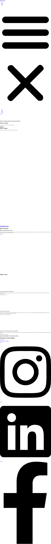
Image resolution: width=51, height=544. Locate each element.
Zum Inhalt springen (2, 0)
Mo (1, 4)
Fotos (2, 110)
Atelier (2, 112)
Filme (2, 3)
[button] (25, 57)
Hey (2, 2)
